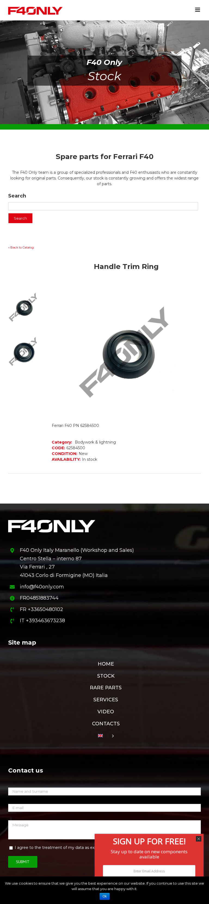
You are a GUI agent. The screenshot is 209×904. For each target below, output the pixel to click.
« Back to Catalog (21, 247)
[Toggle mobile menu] (198, 10)
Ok (105, 896)
